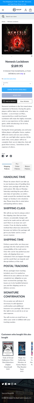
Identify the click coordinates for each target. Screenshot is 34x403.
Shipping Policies (7, 167)
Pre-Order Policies (17, 166)
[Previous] (2, 56)
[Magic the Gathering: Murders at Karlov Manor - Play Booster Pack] (21, 348)
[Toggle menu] (3, 10)
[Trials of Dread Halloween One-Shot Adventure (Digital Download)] (8, 348)
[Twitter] (3, 384)
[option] (17, 39)
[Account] (25, 9)
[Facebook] (6, 384)
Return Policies (27, 167)
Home (3, 21)
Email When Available (17, 90)
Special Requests (8, 393)
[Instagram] (12, 384)
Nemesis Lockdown (12, 21)
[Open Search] (3, 16)
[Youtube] (9, 384)
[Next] (32, 56)
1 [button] (11, 56)
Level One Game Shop (10, 78)
